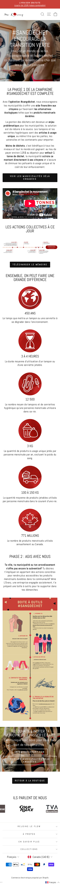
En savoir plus (29, 841)
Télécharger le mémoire (30, 264)
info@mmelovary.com (30, 751)
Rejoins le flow (29, 826)
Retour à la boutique (30, 780)
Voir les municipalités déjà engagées (30, 177)
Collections (29, 849)
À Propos (29, 834)
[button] (52, 882)
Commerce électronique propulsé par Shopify (29, 877)
